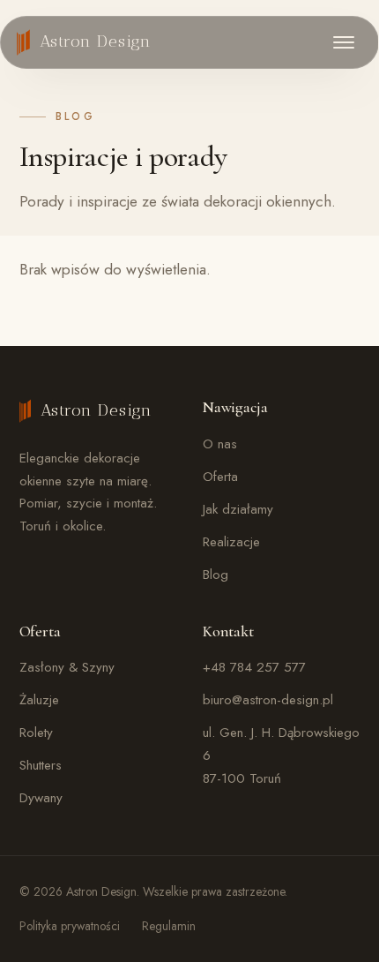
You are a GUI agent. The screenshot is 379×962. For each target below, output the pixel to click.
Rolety (36, 732)
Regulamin (169, 926)
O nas (220, 444)
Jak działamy (238, 509)
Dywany (41, 798)
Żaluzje (39, 700)
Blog (215, 574)
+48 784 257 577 (254, 667)
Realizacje (231, 542)
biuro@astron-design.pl (268, 700)
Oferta (220, 476)
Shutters (40, 765)
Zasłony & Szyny (67, 667)
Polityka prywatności (69, 926)
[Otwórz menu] (343, 42)
